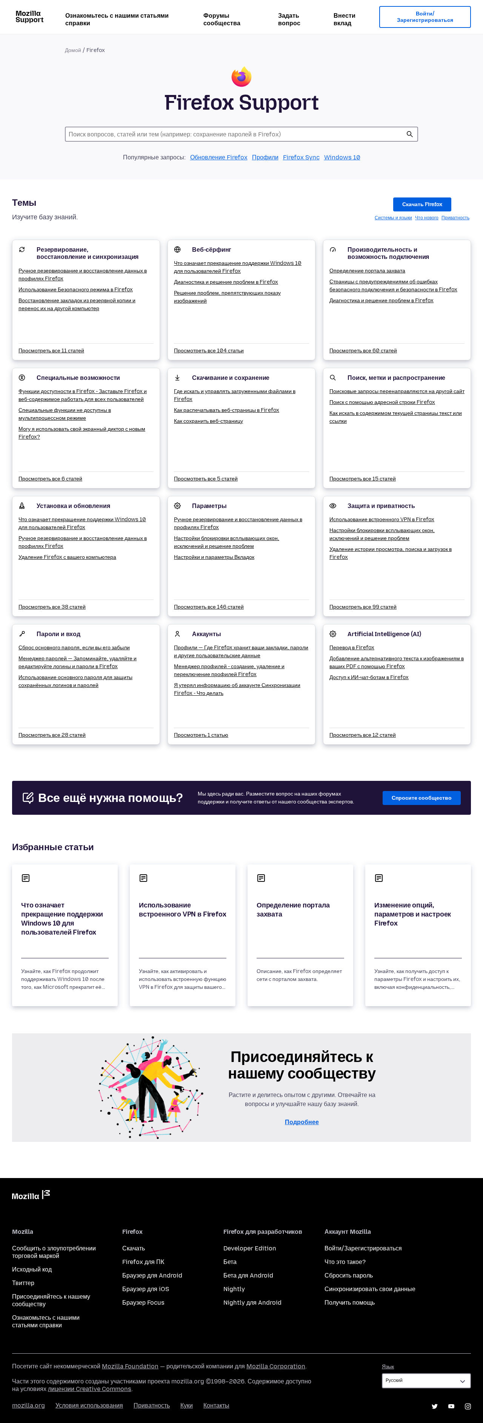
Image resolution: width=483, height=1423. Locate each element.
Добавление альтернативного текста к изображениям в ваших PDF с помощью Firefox (396, 662)
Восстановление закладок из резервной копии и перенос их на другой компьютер (76, 304)
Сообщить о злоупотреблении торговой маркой (54, 1252)
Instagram (468, 1406)
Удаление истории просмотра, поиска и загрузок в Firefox (390, 553)
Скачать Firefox (422, 204)
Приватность (455, 217)
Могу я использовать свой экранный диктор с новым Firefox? (81, 433)
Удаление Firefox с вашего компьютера (67, 557)
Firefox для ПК (143, 1261)
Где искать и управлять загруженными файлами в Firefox (234, 395)
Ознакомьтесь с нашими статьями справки (117, 19)
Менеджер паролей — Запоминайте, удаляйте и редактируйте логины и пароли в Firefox (77, 662)
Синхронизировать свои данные (370, 1289)
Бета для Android (248, 1275)
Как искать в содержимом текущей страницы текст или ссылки (395, 417)
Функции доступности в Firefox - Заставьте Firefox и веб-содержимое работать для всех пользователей (82, 395)
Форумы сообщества (221, 19)
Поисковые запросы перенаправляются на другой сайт (397, 391)
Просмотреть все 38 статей (52, 607)
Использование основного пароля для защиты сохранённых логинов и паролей (75, 681)
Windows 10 (342, 157)
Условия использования (89, 1405)
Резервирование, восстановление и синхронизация (87, 253)
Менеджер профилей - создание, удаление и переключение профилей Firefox (229, 670)
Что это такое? (345, 1261)
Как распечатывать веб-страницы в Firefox (226, 410)
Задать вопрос (289, 19)
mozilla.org (28, 1405)
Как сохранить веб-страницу (208, 421)
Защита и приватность (381, 506)
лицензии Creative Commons (89, 1388)
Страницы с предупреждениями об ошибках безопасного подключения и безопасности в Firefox (393, 285)
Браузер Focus (143, 1302)
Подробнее (302, 1122)
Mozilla (31, 1196)
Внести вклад (344, 19)
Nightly (234, 1289)
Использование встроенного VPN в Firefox (381, 519)
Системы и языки (393, 217)
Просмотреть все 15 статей (362, 479)
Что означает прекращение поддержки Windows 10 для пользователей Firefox (237, 267)
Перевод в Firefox (351, 647)
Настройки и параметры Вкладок (214, 557)
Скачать (133, 1248)
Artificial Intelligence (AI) (384, 634)
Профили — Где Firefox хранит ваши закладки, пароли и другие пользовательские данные (241, 651)
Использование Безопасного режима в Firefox (75, 289)
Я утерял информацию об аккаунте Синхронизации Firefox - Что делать (237, 689)
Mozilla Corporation (275, 1366)
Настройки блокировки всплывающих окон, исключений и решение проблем (226, 542)
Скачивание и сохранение (230, 377)
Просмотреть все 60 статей (363, 350)
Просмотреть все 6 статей (50, 479)
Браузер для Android (152, 1275)
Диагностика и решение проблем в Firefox (226, 282)
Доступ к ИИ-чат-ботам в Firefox (369, 677)
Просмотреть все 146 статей (209, 607)
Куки (186, 1405)
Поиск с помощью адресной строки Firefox (382, 402)
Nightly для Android (252, 1302)
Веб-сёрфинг (211, 249)
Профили (265, 157)
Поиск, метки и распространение (396, 377)
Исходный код (32, 1269)
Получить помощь (350, 1302)
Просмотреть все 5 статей (206, 479)
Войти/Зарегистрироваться (425, 17)
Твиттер (23, 1283)
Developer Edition (249, 1248)
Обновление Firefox (219, 157)
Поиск (410, 134)
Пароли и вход (58, 634)
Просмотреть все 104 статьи (209, 350)
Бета (230, 1261)
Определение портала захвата (367, 271)
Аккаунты (206, 634)
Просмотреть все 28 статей (52, 735)
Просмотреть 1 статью (201, 735)
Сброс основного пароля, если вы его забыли (74, 647)
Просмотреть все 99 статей (363, 607)
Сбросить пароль (349, 1275)
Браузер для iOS (145, 1289)
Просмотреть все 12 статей (362, 735)
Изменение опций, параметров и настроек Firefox (412, 914)
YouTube (451, 1406)
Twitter (435, 1406)
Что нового (426, 217)
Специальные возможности (78, 377)
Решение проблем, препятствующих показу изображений (227, 297)
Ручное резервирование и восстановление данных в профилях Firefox (82, 275)
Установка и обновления (73, 506)
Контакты (216, 1405)
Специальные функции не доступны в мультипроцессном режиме (64, 414)
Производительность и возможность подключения (388, 253)
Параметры (209, 506)
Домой (73, 50)
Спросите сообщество (422, 798)
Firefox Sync (301, 157)
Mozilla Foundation (130, 1366)
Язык (388, 1366)
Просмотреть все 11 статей (51, 350)
